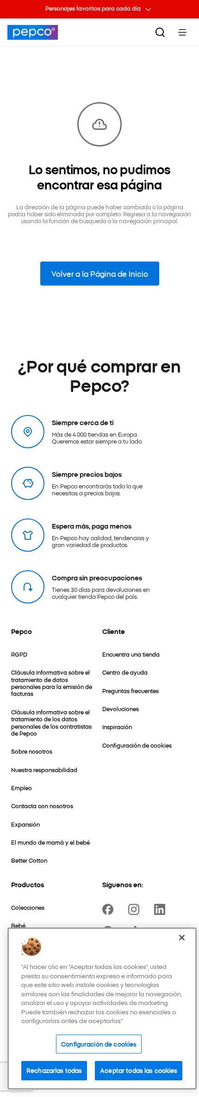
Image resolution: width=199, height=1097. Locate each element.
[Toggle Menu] (182, 32)
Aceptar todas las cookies (138, 1070)
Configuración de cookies (99, 1044)
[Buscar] (160, 32)
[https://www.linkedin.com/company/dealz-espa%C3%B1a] (161, 909)
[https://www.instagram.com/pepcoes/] (135, 909)
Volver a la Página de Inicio (99, 273)
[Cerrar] (182, 937)
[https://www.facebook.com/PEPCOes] (109, 909)
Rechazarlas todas (54, 1070)
